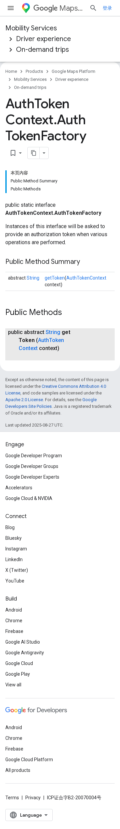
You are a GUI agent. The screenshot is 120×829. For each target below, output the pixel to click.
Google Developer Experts (32, 477)
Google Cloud (19, 663)
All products (17, 770)
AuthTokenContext (86, 278)
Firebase (14, 631)
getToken (55, 278)
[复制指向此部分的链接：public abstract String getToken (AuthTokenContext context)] (25, 356)
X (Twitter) (16, 570)
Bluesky (13, 538)
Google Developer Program (33, 455)
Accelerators (18, 487)
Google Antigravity (24, 652)
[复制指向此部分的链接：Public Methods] (68, 313)
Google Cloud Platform (29, 759)
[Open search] (93, 8)
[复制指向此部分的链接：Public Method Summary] (86, 262)
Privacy (33, 797)
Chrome (13, 620)
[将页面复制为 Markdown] (34, 153)
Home (11, 71)
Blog (10, 527)
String (33, 278)
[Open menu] (10, 8)
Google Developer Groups (31, 466)
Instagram (16, 548)
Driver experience (43, 39)
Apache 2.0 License (24, 399)
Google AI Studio (22, 642)
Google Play (17, 674)
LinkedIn (14, 559)
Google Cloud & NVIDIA (28, 498)
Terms (12, 797)
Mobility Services (31, 28)
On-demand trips (42, 49)
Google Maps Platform (73, 71)
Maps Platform (71, 8)
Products (34, 71)
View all (13, 684)
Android (13, 610)
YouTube (14, 581)
